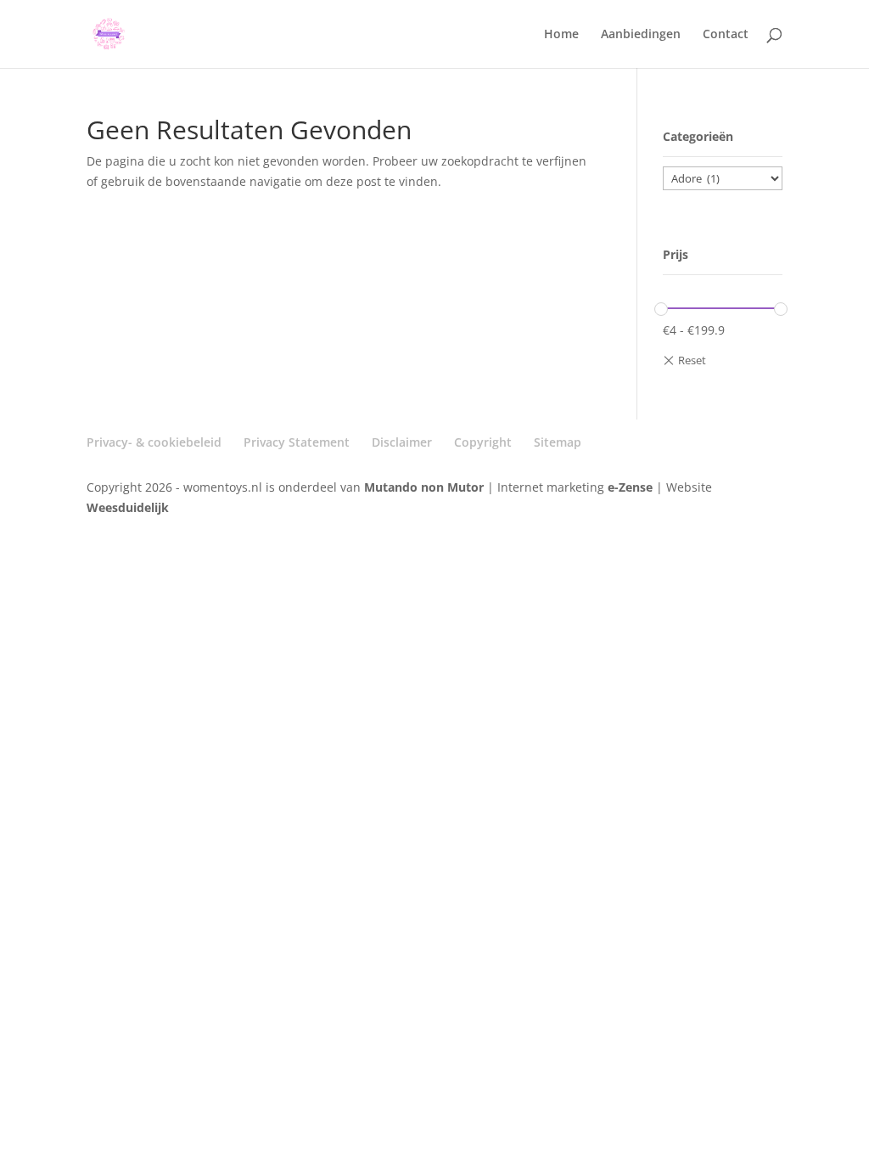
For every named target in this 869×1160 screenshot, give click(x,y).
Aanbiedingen (641, 35)
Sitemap (557, 442)
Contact (725, 35)
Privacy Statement (297, 442)
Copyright (483, 442)
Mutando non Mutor (425, 487)
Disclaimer (402, 442)
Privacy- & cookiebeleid (154, 442)
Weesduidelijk (128, 507)
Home (561, 35)
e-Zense (630, 487)
